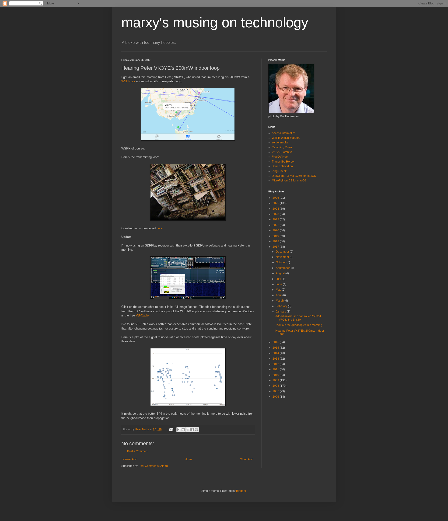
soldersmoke (280, 142)
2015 (276, 347)
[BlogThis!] (183, 429)
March (280, 300)
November (283, 257)
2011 (276, 369)
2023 (276, 214)
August (280, 273)
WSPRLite (128, 81)
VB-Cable (142, 315)
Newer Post (129, 459)
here (159, 228)
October (281, 262)
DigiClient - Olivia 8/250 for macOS (294, 175)
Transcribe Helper (283, 161)
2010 (276, 375)
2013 (276, 358)
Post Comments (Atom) (153, 466)
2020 (276, 230)
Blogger (241, 491)
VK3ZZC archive (282, 152)
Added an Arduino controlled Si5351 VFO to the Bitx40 (298, 318)
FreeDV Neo (280, 156)
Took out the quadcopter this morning (298, 325)
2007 (276, 391)
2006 (276, 396)
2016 (276, 342)
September (283, 268)
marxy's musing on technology (214, 22)
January (281, 311)
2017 (276, 246)
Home (188, 459)
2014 (276, 353)
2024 (276, 208)
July (279, 279)
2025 (276, 203)
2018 (276, 241)
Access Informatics (283, 133)
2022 (276, 219)
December (283, 251)
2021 (276, 225)
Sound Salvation (282, 166)
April (279, 295)
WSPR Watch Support (286, 137)
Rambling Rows (282, 147)
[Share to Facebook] (192, 429)
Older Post (246, 459)
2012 (276, 364)
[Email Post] (171, 429)
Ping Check (279, 171)
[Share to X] (187, 429)
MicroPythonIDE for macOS (289, 180)
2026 (276, 197)
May (279, 289)
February (282, 306)
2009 (276, 380)
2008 (276, 385)
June (279, 284)
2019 (276, 236)
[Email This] (178, 429)
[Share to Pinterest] (196, 429)
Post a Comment (137, 451)
